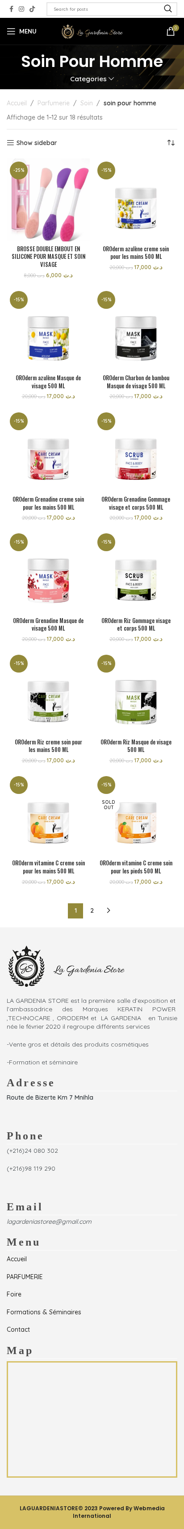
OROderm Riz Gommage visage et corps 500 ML (136, 624)
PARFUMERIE (25, 1277)
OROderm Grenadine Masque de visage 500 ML (48, 624)
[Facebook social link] (11, 9)
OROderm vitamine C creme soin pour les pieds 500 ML (136, 867)
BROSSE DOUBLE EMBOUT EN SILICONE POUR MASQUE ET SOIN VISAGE (48, 257)
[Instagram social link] (21, 9)
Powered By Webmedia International (119, 1512)
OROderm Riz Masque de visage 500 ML (135, 746)
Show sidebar (37, 143)
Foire (14, 1294)
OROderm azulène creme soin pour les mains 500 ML (136, 253)
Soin (86, 103)
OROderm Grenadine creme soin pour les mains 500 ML (48, 503)
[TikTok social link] (32, 9)
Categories (88, 78)
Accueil (17, 103)
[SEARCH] (168, 9)
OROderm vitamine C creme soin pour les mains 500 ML (48, 867)
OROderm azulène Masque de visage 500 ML (48, 382)
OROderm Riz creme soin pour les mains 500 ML (48, 746)
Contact (18, 1329)
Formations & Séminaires (44, 1312)
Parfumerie (54, 103)
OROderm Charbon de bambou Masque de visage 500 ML (136, 382)
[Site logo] (92, 31)
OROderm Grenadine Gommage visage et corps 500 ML (135, 503)
